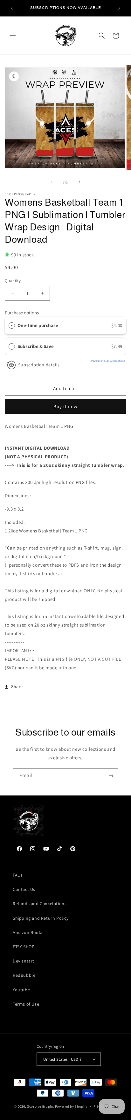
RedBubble (24, 975)
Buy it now (65, 406)
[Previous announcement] (12, 8)
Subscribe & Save (36, 346)
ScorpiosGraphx (40, 1106)
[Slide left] (52, 182)
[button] (13, 35)
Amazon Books (28, 932)
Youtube (21, 990)
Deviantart (23, 961)
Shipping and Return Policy (41, 918)
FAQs (18, 875)
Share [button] (17, 686)
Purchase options (22, 313)
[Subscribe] (111, 775)
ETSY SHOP (23, 946)
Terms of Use (26, 1004)
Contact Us (24, 889)
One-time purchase (37, 325)
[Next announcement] (119, 8)
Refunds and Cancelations (39, 903)
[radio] (12, 325)
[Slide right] (79, 182)
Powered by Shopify (71, 1106)
